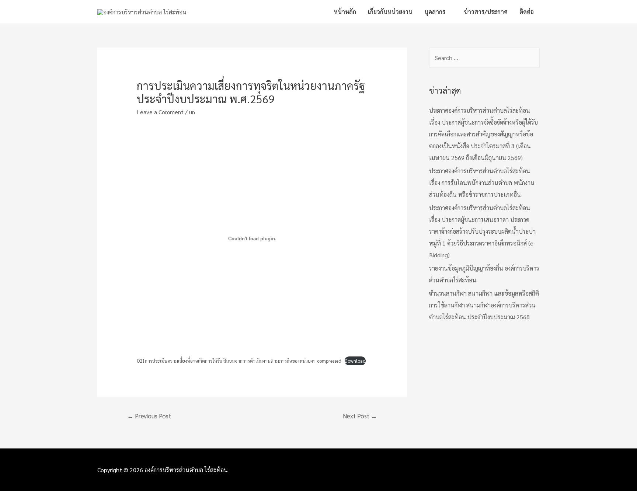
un (192, 112)
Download (355, 361)
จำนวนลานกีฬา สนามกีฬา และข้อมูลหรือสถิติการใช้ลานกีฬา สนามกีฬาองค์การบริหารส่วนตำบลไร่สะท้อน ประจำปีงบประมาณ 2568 (484, 305)
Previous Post (149, 416)
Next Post (360, 416)
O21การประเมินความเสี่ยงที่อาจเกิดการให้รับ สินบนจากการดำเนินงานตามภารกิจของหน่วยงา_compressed (239, 361)
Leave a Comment (160, 112)
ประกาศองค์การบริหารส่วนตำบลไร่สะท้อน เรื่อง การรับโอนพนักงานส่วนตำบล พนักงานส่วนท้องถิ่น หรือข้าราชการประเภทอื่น (482, 182)
